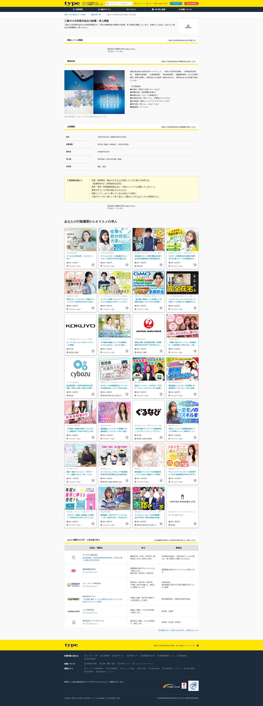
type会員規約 (100, 698)
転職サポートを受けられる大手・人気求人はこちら (180, 630)
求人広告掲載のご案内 (113, 698)
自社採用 (79, 698)
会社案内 (67, 698)
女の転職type (113, 668)
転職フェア (134, 656)
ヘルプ (150, 3)
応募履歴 (106, 656)
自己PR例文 (91, 659)
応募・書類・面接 (108, 664)
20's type (143, 668)
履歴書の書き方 (149, 656)
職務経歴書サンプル (167, 656)
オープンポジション (90, 572)
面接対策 (183, 656)
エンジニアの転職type (95, 668)
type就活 (90, 672)
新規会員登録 (191, 4)
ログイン (176, 4)
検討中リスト (119, 656)
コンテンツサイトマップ (144, 664)
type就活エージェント (106, 672)
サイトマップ (141, 3)
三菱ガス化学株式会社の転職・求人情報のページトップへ (174, 646)
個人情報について (89, 698)
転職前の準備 (92, 664)
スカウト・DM (92, 656)
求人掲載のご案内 (161, 3)
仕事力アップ (125, 664)
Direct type (155, 668)
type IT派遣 (190, 668)
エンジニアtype (129, 668)
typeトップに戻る (116, 51)
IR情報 (73, 698)
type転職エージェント (173, 668)
